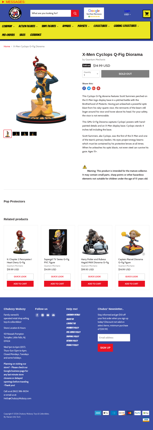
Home (7, 46)
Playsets (82, 25)
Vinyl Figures (49, 26)
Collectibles (101, 25)
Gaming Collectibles (125, 25)
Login (127, 10)
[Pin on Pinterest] (98, 88)
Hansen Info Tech (13, 417)
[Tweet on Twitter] (89, 88)
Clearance (35, 34)
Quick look (20, 276)
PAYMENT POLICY (72, 328)
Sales (22, 34)
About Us (70, 319)
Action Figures (27, 26)
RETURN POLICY (72, 341)
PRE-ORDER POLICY (73, 332)
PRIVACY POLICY (72, 345)
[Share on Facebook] (84, 88)
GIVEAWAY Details (73, 315)
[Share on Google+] (93, 88)
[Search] (75, 13)
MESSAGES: (15, 2)
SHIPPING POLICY (72, 336)
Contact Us (71, 323)
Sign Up (105, 347)
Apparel (66, 26)
